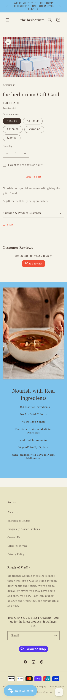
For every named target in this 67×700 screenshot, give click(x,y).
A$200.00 (34, 129)
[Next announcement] (60, 6)
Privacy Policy (15, 554)
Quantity (7, 146)
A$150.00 (13, 129)
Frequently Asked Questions (23, 529)
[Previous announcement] (7, 6)
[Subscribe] (55, 635)
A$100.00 (33, 121)
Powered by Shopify (36, 686)
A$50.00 (12, 121)
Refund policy (57, 686)
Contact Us (13, 537)
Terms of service (44, 692)
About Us (12, 512)
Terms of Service (17, 545)
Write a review (33, 263)
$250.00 (12, 137)
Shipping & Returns (19, 520)
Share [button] (10, 224)
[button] (7, 20)
